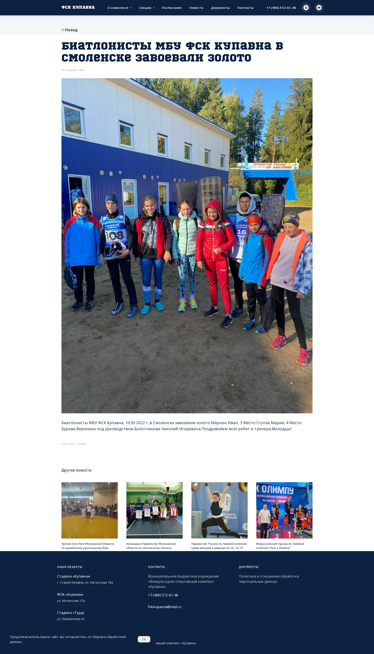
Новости (196, 7)
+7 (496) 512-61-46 (281, 7)
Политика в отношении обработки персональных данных (269, 579)
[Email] (319, 7)
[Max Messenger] (306, 7)
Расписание (172, 7)
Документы (220, 7)
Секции (145, 7)
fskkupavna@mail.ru (164, 606)
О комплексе (118, 7)
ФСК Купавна (78, 8)
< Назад (69, 29)
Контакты (246, 7)
